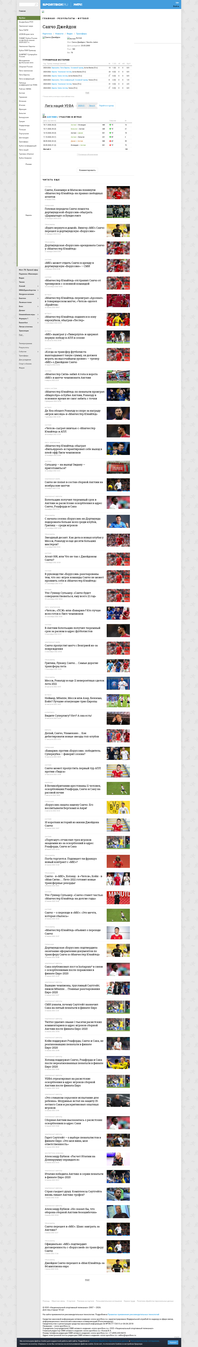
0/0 (128, 68)
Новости (59, 33)
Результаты (66, 18)
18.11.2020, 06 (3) (49, 125)
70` (112, 129)
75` (112, 125)
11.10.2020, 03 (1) (49, 137)
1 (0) (114, 68)
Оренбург (22, 192)
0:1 (103, 133)
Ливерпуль (22, 235)
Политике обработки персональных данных (109, 1341)
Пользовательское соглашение (109, 1301)
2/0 (128, 84)
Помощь (46, 1301)
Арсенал (22, 220)
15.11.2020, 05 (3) (49, 129)
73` (112, 133)
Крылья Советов (29, 184)
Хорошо (173, 1342)
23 (109, 72)
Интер (36, 228)
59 (126, 141)
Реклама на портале (85, 1301)
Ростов (29, 192)
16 (126, 125)
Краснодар (22, 184)
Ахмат (29, 169)
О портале (71, 1301)
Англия (52, 117)
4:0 (103, 125)
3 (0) (114, 84)
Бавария (36, 220)
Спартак (29, 200)
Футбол (22, 18)
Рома (29, 251)
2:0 (103, 129)
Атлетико (29, 220)
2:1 (103, 137)
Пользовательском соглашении (145, 1341)
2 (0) (114, 80)
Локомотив (36, 184)
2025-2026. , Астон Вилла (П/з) (70, 68)
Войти (176, 6)
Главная (22, 11)
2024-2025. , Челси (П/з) (70, 80)
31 (109, 84)
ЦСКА (29, 208)
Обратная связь (58, 1301)
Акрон (22, 169)
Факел (36, 200)
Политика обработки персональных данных (155, 1301)
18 (126, 133)
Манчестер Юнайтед (36, 235)
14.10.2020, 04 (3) (49, 133)
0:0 (103, 141)
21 (126, 129)
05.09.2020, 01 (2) (49, 145)
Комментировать (87, 170)
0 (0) (114, 72)
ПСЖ (36, 243)
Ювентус (29, 259)
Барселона (22, 228)
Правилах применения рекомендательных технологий (133, 1314)
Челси (36, 251)
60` (112, 141)
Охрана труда (129, 1301)
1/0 (128, 80)
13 (109, 68)
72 (126, 145)
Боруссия (29, 228)
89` (112, 137)
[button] (60, 106)
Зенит (36, 177)
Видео (70, 33)
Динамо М (29, 177)
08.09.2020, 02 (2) (49, 141)
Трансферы (81, 33)
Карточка (47, 33)
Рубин (22, 200)
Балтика (36, 169)
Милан (22, 243)
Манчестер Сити (29, 235)
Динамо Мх (22, 177)
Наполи (29, 243)
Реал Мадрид (22, 251)
